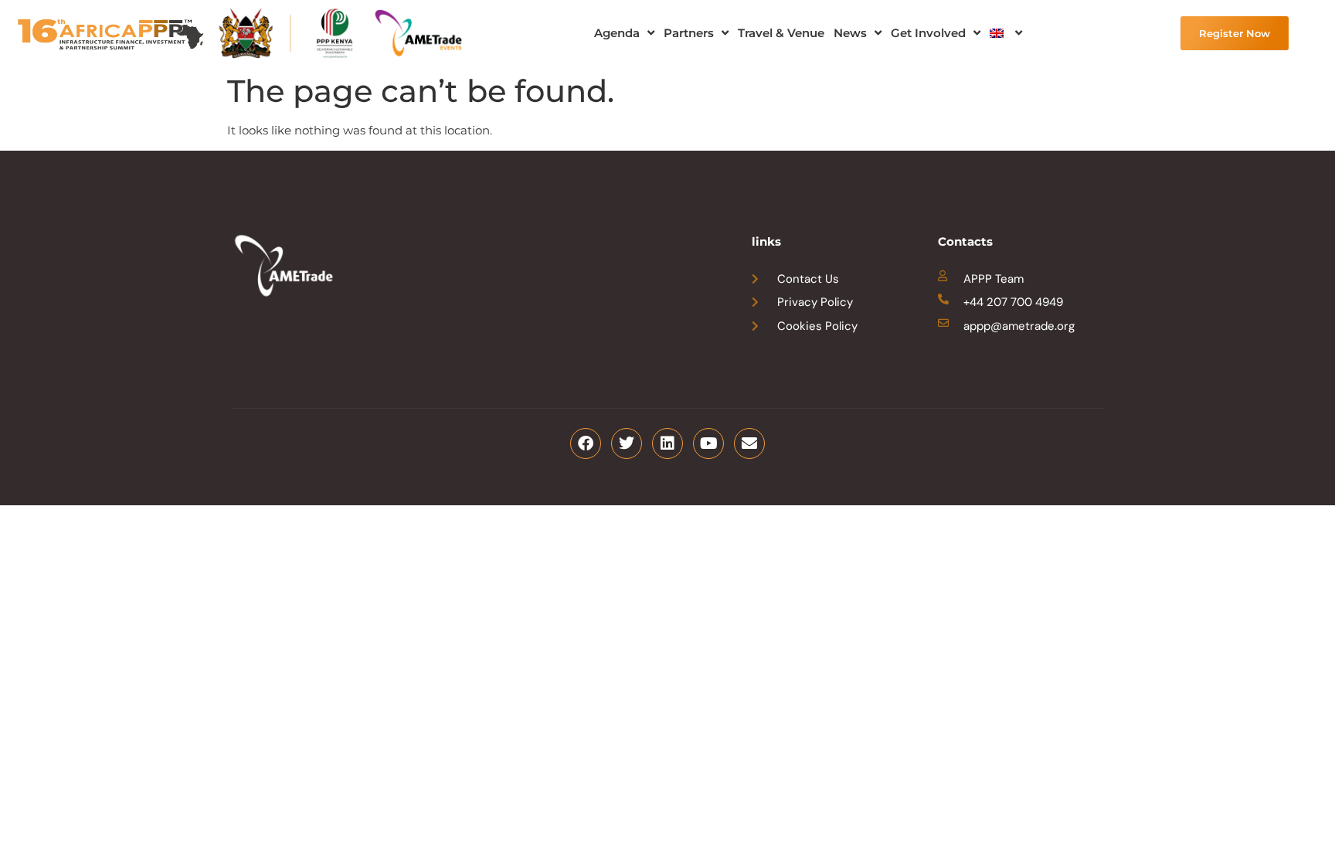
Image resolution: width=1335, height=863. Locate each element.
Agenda (617, 32)
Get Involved (928, 32)
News (850, 32)
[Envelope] (749, 443)
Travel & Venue (781, 32)
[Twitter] (626, 443)
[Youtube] (708, 443)
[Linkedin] (667, 443)
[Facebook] (585, 443)
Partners (689, 32)
